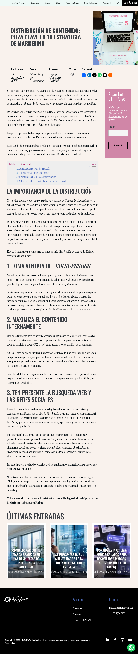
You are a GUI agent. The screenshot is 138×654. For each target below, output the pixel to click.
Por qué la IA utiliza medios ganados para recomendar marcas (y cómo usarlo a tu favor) (112, 558)
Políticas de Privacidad (57, 640)
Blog (58, 3)
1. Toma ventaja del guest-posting (35, 173)
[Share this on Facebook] (84, 75)
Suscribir (118, 145)
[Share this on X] (94, 75)
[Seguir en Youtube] (130, 640)
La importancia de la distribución (34, 168)
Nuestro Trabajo (18, 3)
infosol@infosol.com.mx (121, 608)
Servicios (35, 3)
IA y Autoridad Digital (33, 571)
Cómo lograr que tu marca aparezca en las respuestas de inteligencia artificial (26, 558)
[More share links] (110, 75)
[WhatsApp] (100, 75)
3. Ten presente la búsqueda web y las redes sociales (43, 181)
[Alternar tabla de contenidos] (92, 164)
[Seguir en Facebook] (115, 640)
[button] (131, 648)
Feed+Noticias (72, 3)
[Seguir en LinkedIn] (107, 640)
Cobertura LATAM (82, 620)
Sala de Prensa (90, 3)
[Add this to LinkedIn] (89, 75)
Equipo (47, 3)
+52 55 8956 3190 (117, 613)
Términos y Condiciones (79, 640)
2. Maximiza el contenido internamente (37, 177)
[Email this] (105, 75)
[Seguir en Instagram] (122, 640)
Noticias (77, 614)
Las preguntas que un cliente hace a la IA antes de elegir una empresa (69, 560)
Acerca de (107, 3)
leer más (26, 575)
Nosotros (77, 608)
